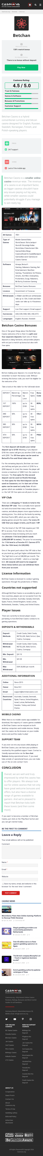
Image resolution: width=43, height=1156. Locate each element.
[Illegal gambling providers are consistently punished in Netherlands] (6, 931)
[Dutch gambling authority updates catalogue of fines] (6, 972)
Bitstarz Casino (10, 1038)
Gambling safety (11, 1113)
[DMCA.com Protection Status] (29, 1134)
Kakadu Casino (10, 1056)
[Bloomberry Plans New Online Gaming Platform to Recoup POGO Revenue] (6, 909)
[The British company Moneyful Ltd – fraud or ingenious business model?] (6, 959)
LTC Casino (9, 1060)
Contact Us (9, 1099)
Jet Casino (9, 1041)
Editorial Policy (10, 1116)
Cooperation (9, 1092)
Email (4, 869)
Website (5, 877)
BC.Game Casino (11, 1030)
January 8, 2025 (20, 975)
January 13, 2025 (20, 935)
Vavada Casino (10, 1034)
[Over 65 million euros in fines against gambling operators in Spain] (6, 945)
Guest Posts (9, 1095)
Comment (6, 844)
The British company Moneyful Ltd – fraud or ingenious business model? (26, 958)
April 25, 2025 (7, 920)
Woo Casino (9, 1049)
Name (4, 862)
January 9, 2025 (20, 949)
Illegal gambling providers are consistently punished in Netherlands (25, 930)
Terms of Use (10, 1109)
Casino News (8, 901)
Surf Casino (9, 1045)
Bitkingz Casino (10, 1052)
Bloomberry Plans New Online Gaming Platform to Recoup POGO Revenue (21, 917)
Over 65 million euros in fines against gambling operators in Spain (25, 944)
